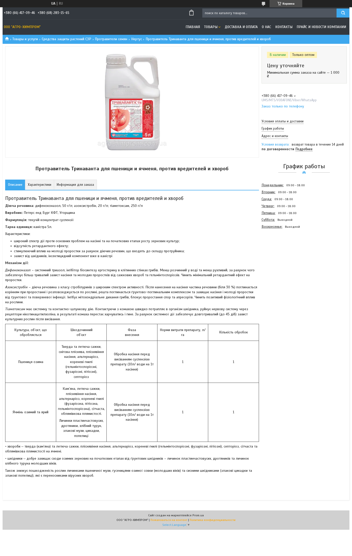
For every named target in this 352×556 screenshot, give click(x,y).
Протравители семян (111, 39)
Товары (210, 27)
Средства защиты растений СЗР (66, 39)
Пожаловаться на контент (168, 520)
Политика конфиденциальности (213, 520)
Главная (193, 27)
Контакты (283, 27)
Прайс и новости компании (321, 27)
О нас (266, 27)
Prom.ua (198, 515)
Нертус (136, 39)
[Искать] (343, 13)
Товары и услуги (25, 39)
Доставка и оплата (241, 27)
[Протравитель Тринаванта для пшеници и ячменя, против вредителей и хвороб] (280, 258)
